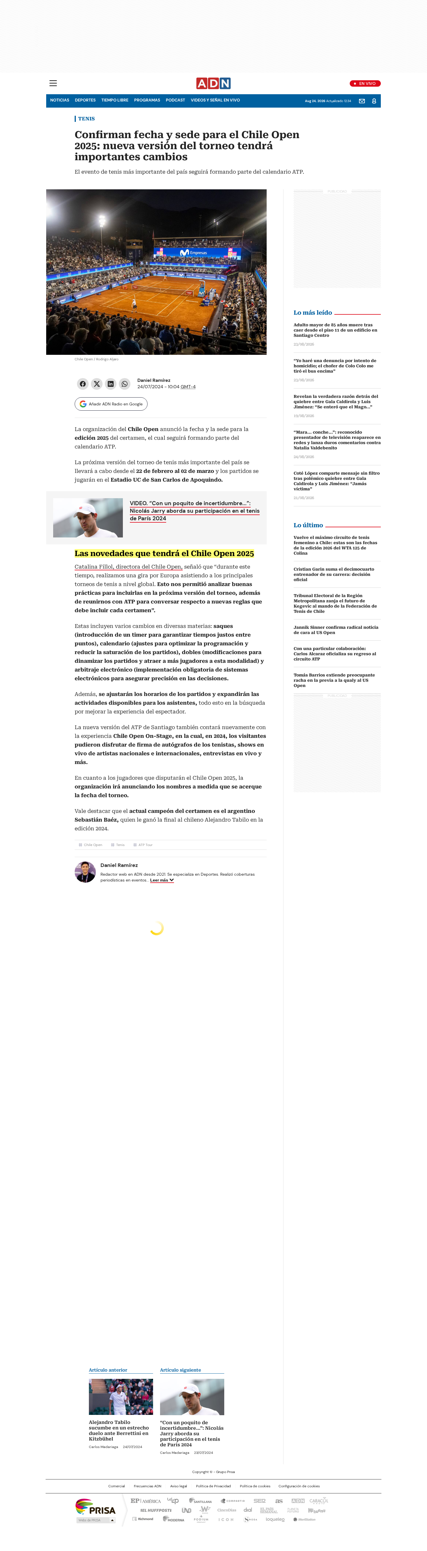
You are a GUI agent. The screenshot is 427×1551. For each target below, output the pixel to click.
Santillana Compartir (230, 1500)
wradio (202, 1510)
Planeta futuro (292, 1510)
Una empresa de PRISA (95, 1506)
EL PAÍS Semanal (267, 1510)
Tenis (86, 119)
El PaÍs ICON (224, 1518)
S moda (249, 1518)
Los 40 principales (171, 1500)
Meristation (303, 1518)
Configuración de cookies (299, 1486)
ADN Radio (213, 83)
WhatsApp (124, 384)
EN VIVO (367, 83)
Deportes (85, 100)
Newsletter (362, 101)
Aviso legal (178, 1486)
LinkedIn (110, 384)
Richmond (143, 1518)
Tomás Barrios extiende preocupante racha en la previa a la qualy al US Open (334, 680)
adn (297, 1500)
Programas (147, 100)
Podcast (175, 100)
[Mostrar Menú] (53, 83)
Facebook (83, 384)
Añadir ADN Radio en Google (116, 404)
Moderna (172, 1518)
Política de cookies (255, 1486)
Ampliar (255, 201)
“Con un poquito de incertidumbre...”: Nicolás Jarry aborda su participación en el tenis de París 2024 (192, 1433)
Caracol (318, 1500)
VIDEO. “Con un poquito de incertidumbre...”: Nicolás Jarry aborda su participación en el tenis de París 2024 (195, 511)
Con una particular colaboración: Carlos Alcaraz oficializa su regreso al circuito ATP (335, 653)
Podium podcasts (199, 1518)
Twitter (97, 384)
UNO (184, 1510)
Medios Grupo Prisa (95, 1520)
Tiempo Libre (114, 100)
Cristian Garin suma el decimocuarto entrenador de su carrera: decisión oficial (334, 574)
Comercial (116, 1486)
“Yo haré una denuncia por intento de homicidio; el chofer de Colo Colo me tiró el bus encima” (335, 365)
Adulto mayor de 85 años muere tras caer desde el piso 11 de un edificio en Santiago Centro (335, 330)
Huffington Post (153, 1510)
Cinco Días (225, 1510)
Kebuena (316, 1510)
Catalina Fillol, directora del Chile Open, (129, 567)
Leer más (159, 880)
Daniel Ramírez (154, 380)
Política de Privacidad (213, 1486)
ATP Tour (145, 845)
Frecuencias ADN (147, 1486)
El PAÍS (145, 1500)
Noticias (59, 100)
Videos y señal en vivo (215, 100)
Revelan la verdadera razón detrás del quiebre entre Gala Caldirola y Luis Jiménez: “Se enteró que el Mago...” (336, 401)
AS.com (278, 1500)
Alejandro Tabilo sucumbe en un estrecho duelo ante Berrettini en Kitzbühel (119, 1431)
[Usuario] (374, 101)
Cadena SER (258, 1500)
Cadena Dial (246, 1510)
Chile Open (93, 845)
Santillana (197, 1500)
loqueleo (275, 1518)
